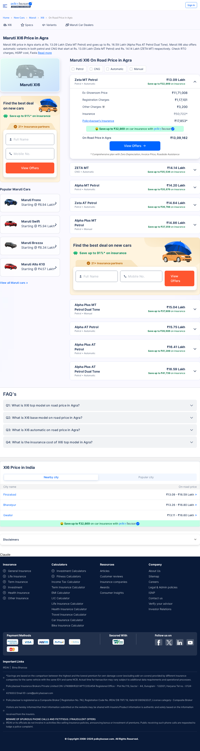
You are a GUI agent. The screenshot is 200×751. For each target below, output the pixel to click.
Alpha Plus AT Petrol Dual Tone (87, 369)
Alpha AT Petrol (86, 327)
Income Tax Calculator (66, 581)
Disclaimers (11, 539)
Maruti (32, 17)
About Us (154, 571)
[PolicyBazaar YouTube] (190, 642)
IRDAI (6, 667)
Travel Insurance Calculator (69, 614)
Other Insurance (18, 598)
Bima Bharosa (19, 667)
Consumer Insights (112, 592)
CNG (97, 69)
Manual (138, 69)
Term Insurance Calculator (68, 587)
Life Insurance (17, 576)
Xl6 (42, 17)
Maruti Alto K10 (33, 264)
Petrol (79, 69)
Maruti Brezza (32, 243)
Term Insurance (18, 581)
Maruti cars (18, 282)
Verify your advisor (160, 603)
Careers (154, 581)
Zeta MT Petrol (86, 80)
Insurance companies (113, 581)
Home (6, 17)
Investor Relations (160, 609)
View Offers (132, 146)
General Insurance (19, 571)
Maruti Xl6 (30, 84)
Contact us (155, 598)
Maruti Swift (30, 221)
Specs (29, 25)
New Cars (19, 17)
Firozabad (9, 494)
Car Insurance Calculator (67, 620)
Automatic (117, 69)
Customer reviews (111, 576)
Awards (104, 587)
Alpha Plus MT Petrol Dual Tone (87, 307)
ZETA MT (82, 168)
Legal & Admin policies (163, 587)
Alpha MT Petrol (87, 185)
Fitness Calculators (69, 576)
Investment (15, 587)
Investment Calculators (71, 571)
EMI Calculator (61, 592)
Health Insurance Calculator (69, 609)
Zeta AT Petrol (86, 203)
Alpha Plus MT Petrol (85, 222)
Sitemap (154, 576)
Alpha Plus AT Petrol (85, 347)
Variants (51, 25)
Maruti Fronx (31, 200)
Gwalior (8, 515)
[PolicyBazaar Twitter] (169, 642)
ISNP (152, 592)
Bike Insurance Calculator (68, 625)
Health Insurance (18, 592)
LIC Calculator (61, 598)
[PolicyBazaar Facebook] (158, 642)
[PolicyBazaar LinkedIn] (179, 642)
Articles (104, 571)
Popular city (146, 477)
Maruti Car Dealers (81, 25)
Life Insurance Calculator (67, 603)
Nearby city (51, 477)
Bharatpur (9, 504)
